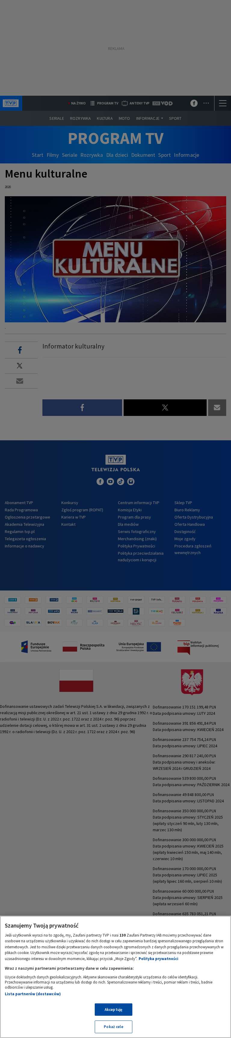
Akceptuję (113, 1009)
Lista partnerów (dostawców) (33, 993)
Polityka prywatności (158, 958)
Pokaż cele (113, 1026)
